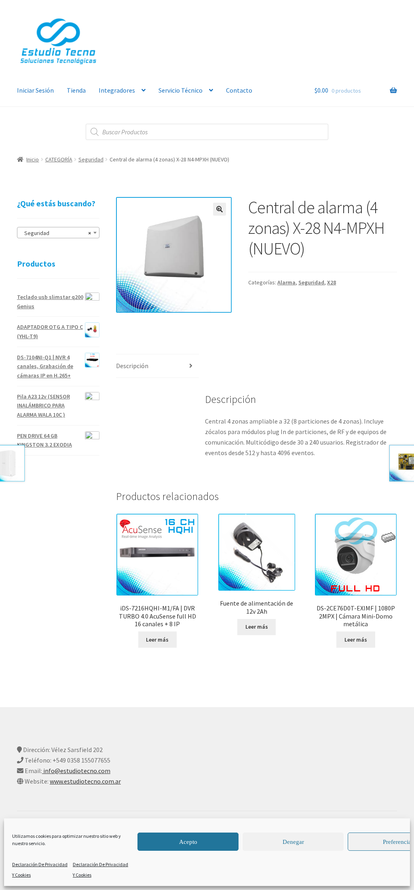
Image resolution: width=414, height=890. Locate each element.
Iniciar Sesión (35, 90)
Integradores (117, 90)
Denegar (293, 842)
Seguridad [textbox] (56, 233)
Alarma (286, 282)
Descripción (132, 366)
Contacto (239, 90)
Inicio (32, 159)
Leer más (157, 639)
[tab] (157, 366)
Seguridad (91, 159)
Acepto (188, 842)
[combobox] (58, 232)
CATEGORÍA (58, 159)
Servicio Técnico (180, 90)
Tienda (76, 90)
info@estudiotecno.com (76, 771)
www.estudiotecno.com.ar (85, 781)
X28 (331, 282)
